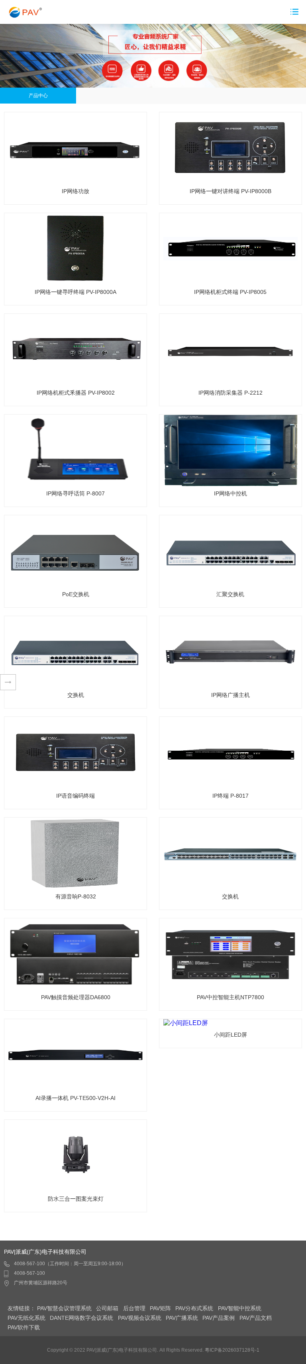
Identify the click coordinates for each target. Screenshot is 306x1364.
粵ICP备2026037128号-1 (232, 1350)
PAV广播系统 (182, 1318)
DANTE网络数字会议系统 (81, 1318)
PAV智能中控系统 (239, 1308)
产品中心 (38, 95)
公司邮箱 (107, 1308)
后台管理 (134, 1308)
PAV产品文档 (255, 1318)
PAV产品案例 (218, 1318)
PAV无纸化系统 (26, 1318)
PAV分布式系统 (194, 1308)
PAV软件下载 (24, 1327)
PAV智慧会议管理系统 (64, 1308)
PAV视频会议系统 (139, 1318)
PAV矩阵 (160, 1308)
